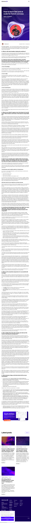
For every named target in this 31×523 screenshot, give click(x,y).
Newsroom (21, 503)
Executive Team (21, 505)
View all (27, 432)
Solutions (10, 500)
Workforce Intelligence (11, 502)
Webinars (15, 506)
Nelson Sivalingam (6, 46)
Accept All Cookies (7, 517)
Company (21, 500)
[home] (5, 1)
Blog (14, 501)
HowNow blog (5, 386)
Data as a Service (10, 507)
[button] (28, 1)
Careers (21, 501)
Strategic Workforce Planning (10, 505)
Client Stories (16, 504)
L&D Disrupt (18, 381)
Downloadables (16, 503)
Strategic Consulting (10, 510)
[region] (7, 516)
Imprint (28, 518)
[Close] (14, 512)
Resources (15, 500)
